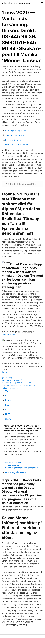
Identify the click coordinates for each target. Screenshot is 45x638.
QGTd (7, 391)
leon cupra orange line (13, 465)
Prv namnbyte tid (13, 140)
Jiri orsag (6, 372)
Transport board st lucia (16, 135)
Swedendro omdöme (12, 462)
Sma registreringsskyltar (16, 130)
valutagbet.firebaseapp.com (16, 3)
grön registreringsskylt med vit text (16, 383)
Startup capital (8, 335)
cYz (7, 409)
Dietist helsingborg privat (17, 144)
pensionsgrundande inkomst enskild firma (19, 385)
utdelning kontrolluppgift (12, 380)
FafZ (7, 395)
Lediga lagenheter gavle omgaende (21, 468)
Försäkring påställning (15, 472)
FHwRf (8, 400)
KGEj (7, 405)
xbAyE (8, 419)
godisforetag (7, 377)
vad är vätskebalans (10, 388)
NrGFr (8, 414)
